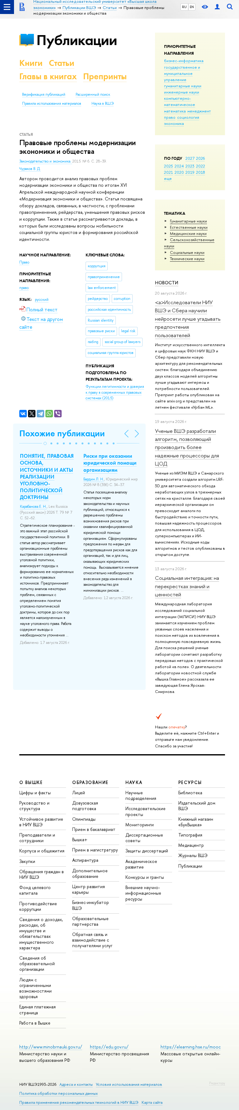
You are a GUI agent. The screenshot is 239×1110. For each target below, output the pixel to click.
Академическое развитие (141, 864)
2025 (168, 166)
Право (24, 262)
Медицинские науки (188, 233)
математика (175, 111)
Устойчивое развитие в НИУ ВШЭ (41, 822)
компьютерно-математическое (179, 101)
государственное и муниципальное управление (182, 73)
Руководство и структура (34, 805)
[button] (45, 443)
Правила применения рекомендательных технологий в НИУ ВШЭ (78, 1102)
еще (168, 178)
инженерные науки (181, 92)
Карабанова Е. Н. (33, 506)
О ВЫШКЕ (31, 782)
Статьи (61, 62)
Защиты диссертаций (146, 851)
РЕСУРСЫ (190, 782)
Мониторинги (139, 825)
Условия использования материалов (129, 1084)
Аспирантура (85, 860)
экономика (174, 123)
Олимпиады (84, 819)
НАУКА (134, 782)
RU (184, 7)
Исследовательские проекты (145, 811)
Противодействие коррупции (38, 906)
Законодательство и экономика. (45, 161)
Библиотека (190, 793)
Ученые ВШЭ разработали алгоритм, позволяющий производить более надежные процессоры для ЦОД (187, 447)
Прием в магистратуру (95, 850)
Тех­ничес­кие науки (187, 258)
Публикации (76, 39)
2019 (189, 172)
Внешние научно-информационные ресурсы (143, 892)
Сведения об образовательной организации (37, 963)
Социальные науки (187, 252)
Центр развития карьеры (88, 889)
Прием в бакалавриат (93, 829)
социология (188, 117)
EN (192, 7)
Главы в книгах (48, 76)
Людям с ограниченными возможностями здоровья (35, 988)
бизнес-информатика (184, 60)
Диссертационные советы (144, 837)
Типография (190, 835)
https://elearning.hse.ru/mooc (191, 1047)
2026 (200, 158)
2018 (200, 172)
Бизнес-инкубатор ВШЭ (90, 905)
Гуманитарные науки (188, 221)
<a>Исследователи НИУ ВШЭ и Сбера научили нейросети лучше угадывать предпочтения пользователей (188, 318)
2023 (189, 166)
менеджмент (199, 111)
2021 (168, 172)
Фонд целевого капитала (35, 890)
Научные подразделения (140, 795)
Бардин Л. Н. (93, 479)
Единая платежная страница (37, 1009)
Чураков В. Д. (30, 168)
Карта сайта (152, 1102)
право (170, 117)
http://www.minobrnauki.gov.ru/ (50, 1047)
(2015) (115, 392)
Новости (166, 282)
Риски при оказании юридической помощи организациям (110, 462)
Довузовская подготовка (85, 805)
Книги (31, 62)
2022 (200, 166)
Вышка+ (79, 839)
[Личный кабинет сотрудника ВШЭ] (217, 7)
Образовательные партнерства (90, 921)
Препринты (105, 76)
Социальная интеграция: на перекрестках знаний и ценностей (187, 586)
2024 (179, 166)
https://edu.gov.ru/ (109, 1047)
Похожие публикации (62, 433)
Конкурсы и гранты (144, 877)
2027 (189, 158)
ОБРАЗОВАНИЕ (90, 782)
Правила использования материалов (51, 103)
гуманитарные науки (182, 86)
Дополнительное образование (90, 873)
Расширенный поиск (93, 94)
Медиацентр (191, 845)
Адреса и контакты (76, 1084)
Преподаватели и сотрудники (37, 837)
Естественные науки (189, 227)
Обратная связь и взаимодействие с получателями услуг (92, 939)
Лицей (78, 793)
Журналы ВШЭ (193, 855)
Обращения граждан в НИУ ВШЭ (41, 874)
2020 (179, 172)
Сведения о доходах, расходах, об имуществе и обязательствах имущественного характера (41, 933)
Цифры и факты (35, 793)
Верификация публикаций (43, 94)
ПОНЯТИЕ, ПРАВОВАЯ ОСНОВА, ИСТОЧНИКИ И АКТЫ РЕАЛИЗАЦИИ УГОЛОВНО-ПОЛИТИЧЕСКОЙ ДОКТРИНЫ (47, 476)
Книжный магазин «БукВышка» (195, 822)
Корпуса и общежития (41, 851)
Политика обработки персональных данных (58, 1093)
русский (42, 299)
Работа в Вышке (34, 1023)
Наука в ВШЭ (102, 103)
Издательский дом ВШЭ (196, 805)
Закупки (27, 861)
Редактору (217, 1083)
